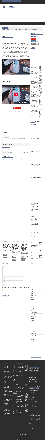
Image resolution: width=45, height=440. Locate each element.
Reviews (4, 147)
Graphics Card (33, 297)
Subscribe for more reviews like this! (16, 111)
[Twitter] (8, 144)
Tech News (33, 331)
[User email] (11, 144)
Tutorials (32, 337)
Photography (33, 314)
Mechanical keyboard (34, 303)
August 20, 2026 (5, 241)
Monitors (32, 306)
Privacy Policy (31, 429)
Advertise (30, 425)
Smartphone (8, 147)
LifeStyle (32, 301)
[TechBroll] (3, 23)
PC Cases (32, 310)
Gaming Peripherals (35, 63)
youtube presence (32, 415)
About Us (30, 427)
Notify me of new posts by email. (9, 293)
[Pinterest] (9, 144)
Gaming (32, 291)
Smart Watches (33, 324)
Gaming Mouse (33, 295)
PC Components (34, 312)
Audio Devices (34, 203)
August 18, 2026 (15, 241)
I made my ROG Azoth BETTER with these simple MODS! (9, 152)
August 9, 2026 (24, 241)
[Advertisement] (30, 13)
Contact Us (31, 428)
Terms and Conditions (33, 431)
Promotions (14, 259)
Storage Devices (35, 121)
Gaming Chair (33, 293)
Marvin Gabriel (5, 242)
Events (32, 289)
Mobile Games (33, 304)
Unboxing (32, 339)
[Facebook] (3, 144)
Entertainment (33, 287)
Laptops (32, 299)
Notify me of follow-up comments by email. (11, 290)
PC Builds (32, 308)
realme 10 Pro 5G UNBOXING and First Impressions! (23, 152)
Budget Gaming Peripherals (36, 284)
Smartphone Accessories (35, 327)
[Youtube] (5, 144)
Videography (33, 341)
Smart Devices (33, 322)
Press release (5, 255)
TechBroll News (33, 333)
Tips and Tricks (33, 335)
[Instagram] (6, 144)
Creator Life (33, 285)
